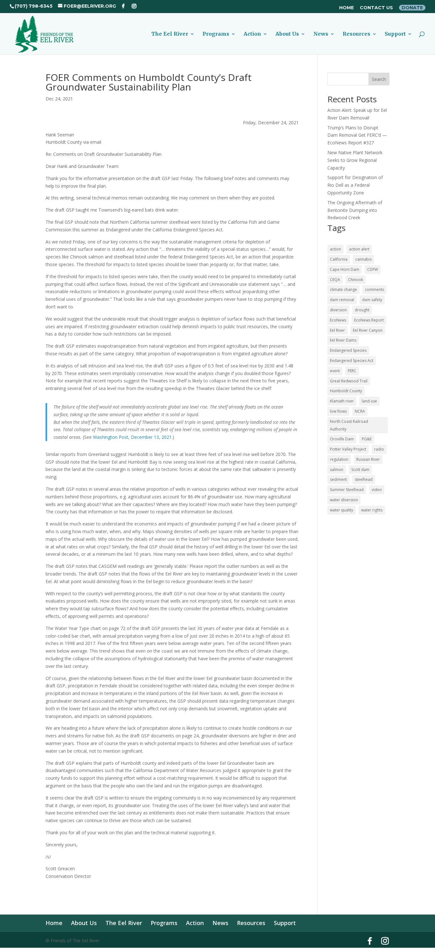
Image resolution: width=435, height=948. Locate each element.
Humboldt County (346, 391)
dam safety (372, 299)
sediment (338, 479)
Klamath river (342, 401)
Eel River (337, 330)
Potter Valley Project (348, 449)
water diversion (344, 500)
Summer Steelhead (347, 489)
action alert (359, 249)
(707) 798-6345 (34, 6)
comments (374, 289)
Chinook (355, 279)
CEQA (335, 279)
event (335, 370)
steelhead (364, 479)
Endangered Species (348, 350)
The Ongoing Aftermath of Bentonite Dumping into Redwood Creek (354, 210)
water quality (341, 510)
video (377, 489)
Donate (412, 8)
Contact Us (376, 8)
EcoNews (338, 320)
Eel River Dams (343, 340)
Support (395, 34)
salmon (336, 469)
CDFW (372, 269)
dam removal (342, 299)
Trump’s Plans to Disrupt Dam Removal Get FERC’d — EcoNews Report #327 (357, 135)
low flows (338, 411)
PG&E (367, 439)
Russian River (368, 459)
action (335, 249)
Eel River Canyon (367, 330)
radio (379, 449)
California (338, 259)
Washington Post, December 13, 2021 (132, 437)
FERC (352, 370)
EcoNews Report (369, 320)
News (320, 34)
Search (379, 79)
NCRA (360, 411)
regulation (339, 459)
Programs (216, 34)
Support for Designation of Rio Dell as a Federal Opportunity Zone (355, 185)
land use (369, 401)
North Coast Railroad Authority (349, 425)
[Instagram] (134, 6)
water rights (371, 510)
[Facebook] (123, 6)
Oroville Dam (342, 439)
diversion (338, 310)
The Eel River (169, 34)
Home (346, 8)
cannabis (363, 259)
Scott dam (360, 469)
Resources (356, 34)
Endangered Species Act (351, 360)
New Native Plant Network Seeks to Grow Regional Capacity (354, 160)
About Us (287, 34)
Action (252, 34)
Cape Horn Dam (344, 269)
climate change (343, 289)
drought (362, 310)
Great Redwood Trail (348, 381)
